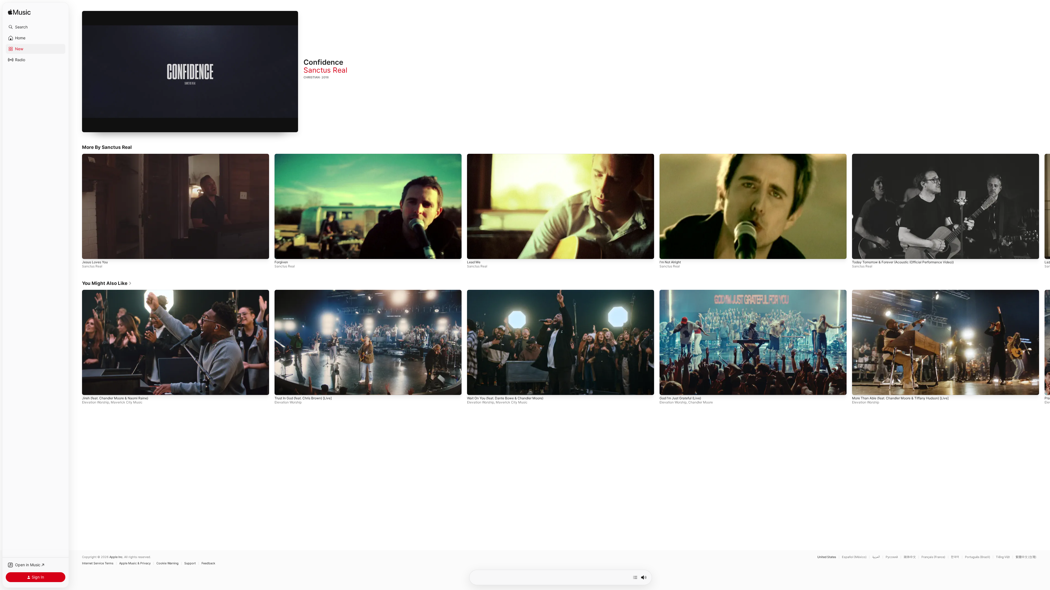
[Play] (190, 71)
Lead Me (473, 262)
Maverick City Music (126, 402)
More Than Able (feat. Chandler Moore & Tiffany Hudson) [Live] (900, 398)
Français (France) (933, 557)
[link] (107, 283)
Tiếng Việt (1003, 557)
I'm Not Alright (670, 262)
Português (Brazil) (977, 557)
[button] (35, 27)
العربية (876, 557)
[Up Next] (635, 577)
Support (190, 563)
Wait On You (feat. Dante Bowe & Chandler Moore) (505, 398)
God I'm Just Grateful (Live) (680, 398)
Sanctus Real (325, 70)
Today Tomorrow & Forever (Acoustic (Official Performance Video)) (903, 262)
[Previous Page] (76, 206)
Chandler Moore (700, 402)
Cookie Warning (167, 563)
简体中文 (910, 557)
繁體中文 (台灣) (1026, 557)
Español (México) (854, 557)
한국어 (955, 557)
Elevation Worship (95, 402)
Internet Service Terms (97, 563)
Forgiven (281, 262)
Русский (892, 557)
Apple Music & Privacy (135, 563)
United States (826, 557)
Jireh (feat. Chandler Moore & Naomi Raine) (115, 398)
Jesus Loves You (95, 262)
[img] (19, 12)
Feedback (208, 563)
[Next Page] (1044, 206)
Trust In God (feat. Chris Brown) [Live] (303, 398)
